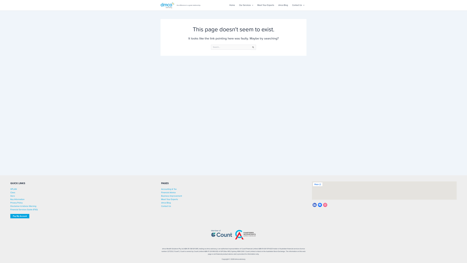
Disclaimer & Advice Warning (23, 206)
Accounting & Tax (169, 189)
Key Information (17, 199)
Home (232, 5)
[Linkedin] (314, 205)
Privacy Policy (16, 202)
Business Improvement (171, 195)
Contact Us (297, 5)
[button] (252, 5)
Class (12, 192)
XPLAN (13, 189)
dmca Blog (283, 5)
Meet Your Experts (265, 5)
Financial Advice (168, 192)
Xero (12, 195)
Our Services (245, 5)
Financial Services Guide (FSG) (24, 209)
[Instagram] (325, 205)
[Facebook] (320, 205)
